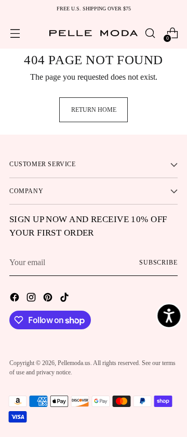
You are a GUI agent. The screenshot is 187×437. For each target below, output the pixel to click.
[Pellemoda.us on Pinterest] (49, 298)
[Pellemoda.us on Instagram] (32, 298)
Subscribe (158, 262)
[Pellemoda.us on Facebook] (15, 298)
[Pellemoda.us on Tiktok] (65, 298)
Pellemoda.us (74, 363)
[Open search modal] (150, 33)
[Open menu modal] (14, 33)
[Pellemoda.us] (93, 33)
